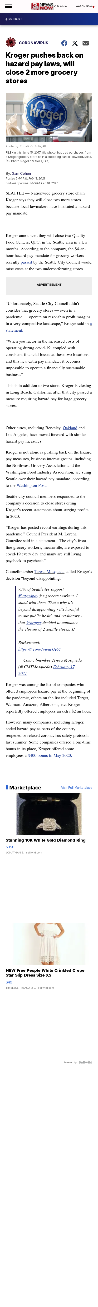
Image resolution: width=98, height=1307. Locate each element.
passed (26, 262)
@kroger (33, 622)
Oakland (70, 427)
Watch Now (84, 6)
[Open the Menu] (8, 6)
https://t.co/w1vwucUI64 (39, 649)
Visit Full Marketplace (76, 787)
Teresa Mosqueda (49, 571)
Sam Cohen (21, 173)
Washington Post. (32, 485)
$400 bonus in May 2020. (50, 755)
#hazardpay (28, 596)
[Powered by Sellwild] (85, 1062)
